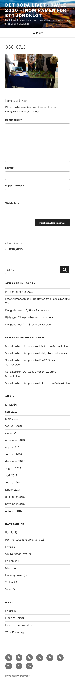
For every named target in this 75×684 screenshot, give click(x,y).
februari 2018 (13, 454)
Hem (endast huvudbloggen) (22, 539)
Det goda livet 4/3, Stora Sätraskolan (27, 310)
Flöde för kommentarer (19, 625)
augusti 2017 (13, 468)
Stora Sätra (12, 568)
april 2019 (11, 411)
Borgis (9, 532)
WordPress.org (14, 632)
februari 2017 (13, 482)
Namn (9, 167)
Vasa (8, 589)
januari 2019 (12, 433)
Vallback (10, 582)
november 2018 (15, 440)
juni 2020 (11, 404)
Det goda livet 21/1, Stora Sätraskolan (28, 324)
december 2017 (15, 461)
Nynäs (9, 546)
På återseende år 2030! (19, 291)
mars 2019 (11, 418)
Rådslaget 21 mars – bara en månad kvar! (30, 317)
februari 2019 (13, 426)
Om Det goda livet (16, 553)
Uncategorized (14, 575)
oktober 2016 (13, 511)
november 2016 (15, 504)
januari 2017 (12, 489)
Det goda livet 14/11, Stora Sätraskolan (46, 383)
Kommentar (13, 119)
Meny (39, 32)
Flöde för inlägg (14, 618)
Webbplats (12, 203)
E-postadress (14, 185)
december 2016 (15, 496)
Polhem (10, 561)
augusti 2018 (13, 447)
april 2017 (11, 475)
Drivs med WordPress (17, 675)
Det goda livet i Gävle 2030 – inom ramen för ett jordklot (36, 10)
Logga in (10, 610)
